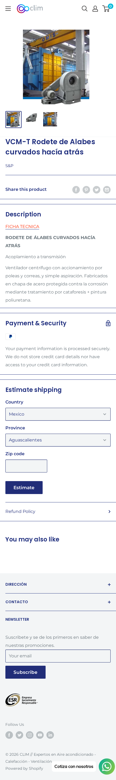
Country (14, 402)
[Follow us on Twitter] (19, 734)
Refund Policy (20, 511)
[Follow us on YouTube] (40, 734)
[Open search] (85, 9)
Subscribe (25, 672)
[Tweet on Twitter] (96, 189)
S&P (9, 165)
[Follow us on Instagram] (29, 734)
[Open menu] (8, 8)
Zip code (15, 453)
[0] (106, 8)
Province (15, 427)
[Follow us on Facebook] (9, 734)
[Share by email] (107, 189)
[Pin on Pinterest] (86, 189)
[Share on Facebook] (76, 189)
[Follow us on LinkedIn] (50, 734)
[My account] (95, 9)
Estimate (24, 487)
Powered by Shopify (24, 768)
